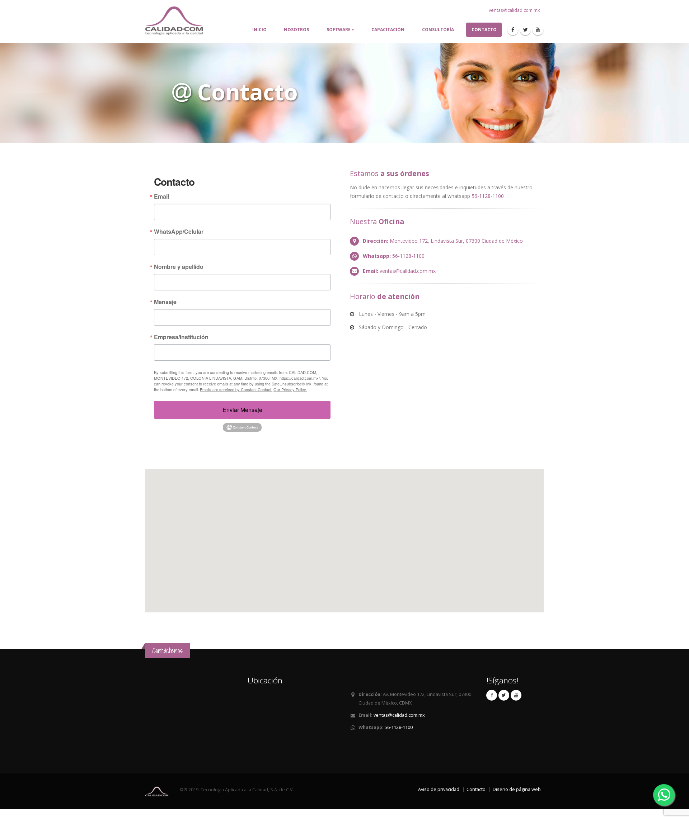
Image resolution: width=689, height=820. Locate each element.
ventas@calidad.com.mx (514, 10)
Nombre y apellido (178, 267)
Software (339, 30)
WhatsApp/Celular (178, 231)
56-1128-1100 (488, 196)
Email (161, 196)
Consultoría (438, 30)
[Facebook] (512, 29)
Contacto (484, 30)
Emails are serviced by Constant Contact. (236, 389)
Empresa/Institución (181, 337)
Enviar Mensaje (242, 410)
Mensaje (165, 302)
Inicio (259, 30)
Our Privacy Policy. (290, 389)
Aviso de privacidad (438, 789)
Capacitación (387, 30)
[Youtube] (538, 29)
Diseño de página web (517, 789)
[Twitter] (525, 29)
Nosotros (296, 30)
